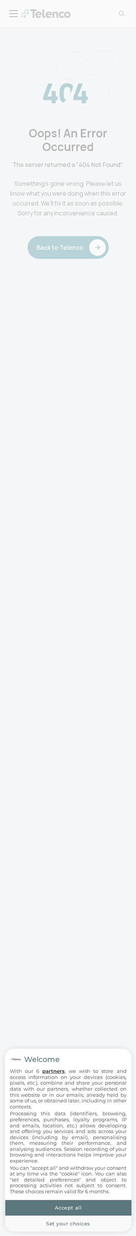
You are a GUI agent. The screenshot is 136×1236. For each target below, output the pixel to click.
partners (53, 1071)
